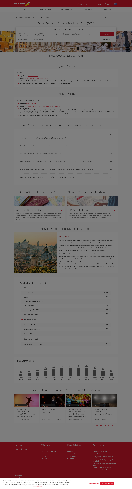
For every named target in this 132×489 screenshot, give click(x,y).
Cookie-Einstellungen (93, 483)
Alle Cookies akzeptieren (107, 483)
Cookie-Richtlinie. (37, 486)
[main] (66, 483)
